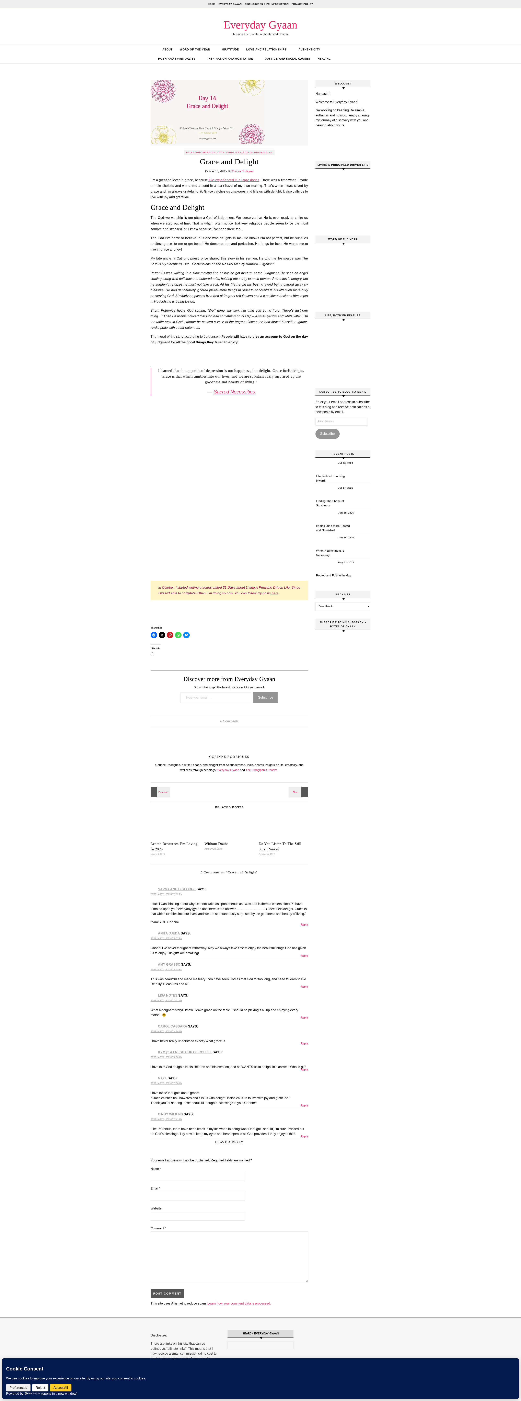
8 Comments (229, 721)
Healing (324, 58)
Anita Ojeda (169, 933)
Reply (304, 924)
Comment (158, 1228)
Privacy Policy (302, 4)
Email (155, 1188)
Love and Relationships (266, 49)
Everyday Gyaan (260, 25)
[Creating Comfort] (299, 792)
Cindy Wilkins (170, 1114)
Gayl (162, 1078)
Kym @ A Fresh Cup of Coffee (185, 1052)
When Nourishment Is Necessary (330, 553)
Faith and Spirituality (177, 58)
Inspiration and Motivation (230, 58)
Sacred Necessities (234, 391)
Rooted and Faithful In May (333, 575)
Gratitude (230, 49)
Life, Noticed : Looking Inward (330, 478)
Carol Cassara (172, 1026)
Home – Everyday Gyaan (225, 4)
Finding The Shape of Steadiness (330, 503)
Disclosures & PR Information (267, 4)
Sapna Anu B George (177, 889)
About (167, 49)
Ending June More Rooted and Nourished (333, 528)
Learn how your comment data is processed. (239, 1303)
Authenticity (309, 49)
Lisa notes (167, 995)
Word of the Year (195, 49)
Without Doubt (216, 844)
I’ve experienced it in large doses (233, 180)
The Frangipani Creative (261, 770)
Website (156, 1208)
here (274, 593)
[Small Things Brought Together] (160, 792)
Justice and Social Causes (287, 58)
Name (156, 1168)
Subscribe (265, 697)
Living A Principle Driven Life (248, 152)
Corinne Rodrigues (243, 171)
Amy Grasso (169, 964)
